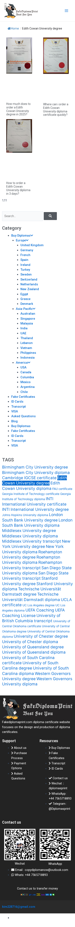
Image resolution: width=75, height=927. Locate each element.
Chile (24, 392)
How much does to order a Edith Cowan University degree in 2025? (18, 109)
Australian (27, 313)
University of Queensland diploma (34, 652)
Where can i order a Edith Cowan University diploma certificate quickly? (55, 109)
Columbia (27, 377)
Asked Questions (23, 416)
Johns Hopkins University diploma (25, 515)
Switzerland (28, 279)
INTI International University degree (35, 509)
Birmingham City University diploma (36, 472)
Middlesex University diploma (30, 536)
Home (15, 28)
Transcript (18, 406)
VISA (14, 411)
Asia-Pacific (24, 309)
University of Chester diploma (30, 641)
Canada (25, 372)
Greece (25, 299)
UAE (23, 333)
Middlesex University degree (29, 530)
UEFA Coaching (39, 610)
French (25, 255)
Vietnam (26, 348)
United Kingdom (32, 245)
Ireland (25, 265)
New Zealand (29, 289)
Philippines (28, 353)
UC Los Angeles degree (38, 605)
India (24, 328)
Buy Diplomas (20, 235)
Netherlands (29, 284)
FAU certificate (62, 489)
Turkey (25, 270)
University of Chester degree (41, 636)
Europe (21, 240)
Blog (14, 421)
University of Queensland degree (33, 647)
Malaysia (26, 323)
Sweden (26, 274)
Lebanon (26, 343)
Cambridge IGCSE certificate (29, 477)
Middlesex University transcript (31, 541)
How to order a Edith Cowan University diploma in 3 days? (18, 188)
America (22, 362)
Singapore (27, 319)
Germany (26, 250)
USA (23, 367)
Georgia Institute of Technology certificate (30, 494)
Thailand (26, 338)
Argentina (27, 387)
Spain (24, 260)
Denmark (26, 304)
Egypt (24, 294)
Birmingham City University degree (35, 467)
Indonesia (27, 357)
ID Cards (17, 401)
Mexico (25, 382)
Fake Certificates (23, 397)
